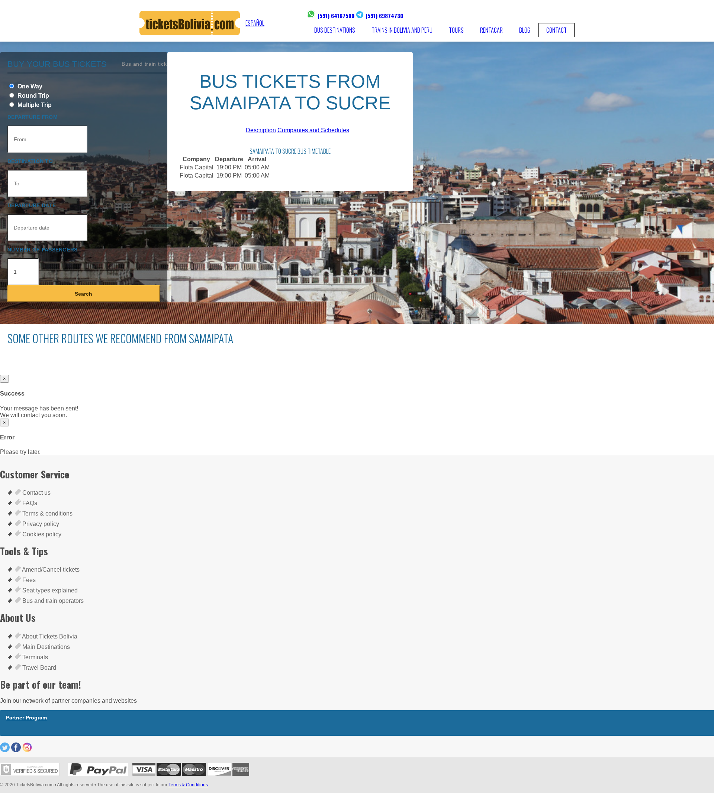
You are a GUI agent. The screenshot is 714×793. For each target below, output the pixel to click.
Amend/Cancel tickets (50, 569)
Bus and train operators (52, 601)
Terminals (34, 657)
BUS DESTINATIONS (334, 30)
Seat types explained (49, 590)
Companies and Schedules (313, 130)
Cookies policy (41, 534)
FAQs (29, 503)
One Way (29, 86)
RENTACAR (491, 30)
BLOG (524, 30)
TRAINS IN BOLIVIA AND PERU (402, 30)
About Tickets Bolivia (49, 636)
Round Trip (32, 95)
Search (83, 294)
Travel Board (38, 667)
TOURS (456, 30)
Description (261, 130)
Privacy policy (40, 524)
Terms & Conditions (188, 784)
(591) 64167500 (336, 16)
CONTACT (556, 30)
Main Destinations (45, 647)
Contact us (36, 493)
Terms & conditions (47, 513)
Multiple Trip (34, 105)
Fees (28, 580)
